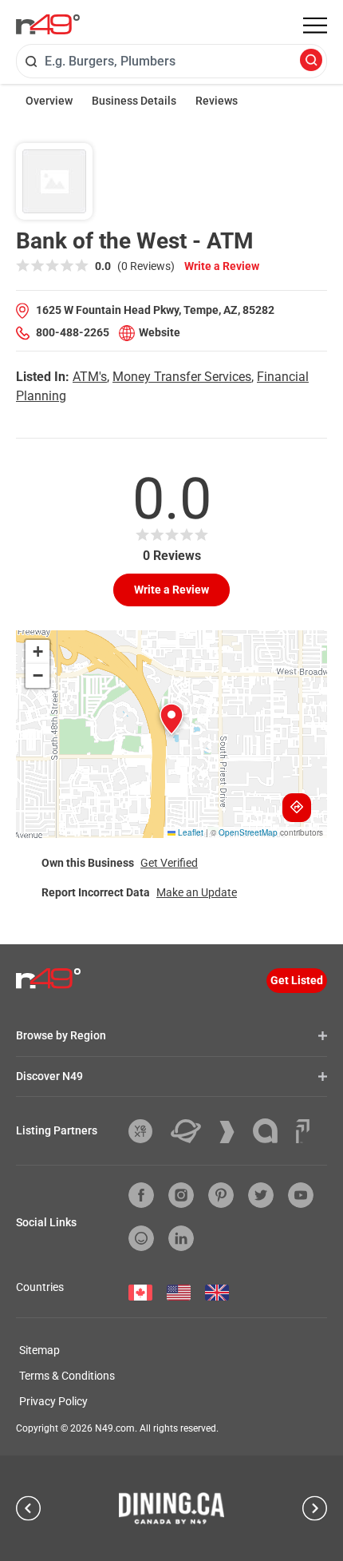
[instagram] (181, 1195)
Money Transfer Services (181, 376)
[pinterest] (221, 1195)
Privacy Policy (53, 1401)
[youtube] (301, 1195)
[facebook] (141, 1195)
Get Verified (169, 862)
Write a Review (221, 266)
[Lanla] (271, 1131)
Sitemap (39, 1350)
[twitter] (261, 1195)
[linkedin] (181, 1238)
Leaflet (189, 832)
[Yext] (146, 1131)
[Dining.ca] (171, 1508)
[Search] (311, 61)
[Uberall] (192, 1131)
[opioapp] (141, 1238)
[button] (171, 719)
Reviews (216, 100)
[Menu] (315, 26)
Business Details (134, 100)
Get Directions (296, 807)
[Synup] (233, 1132)
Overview (49, 100)
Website (159, 332)
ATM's (90, 376)
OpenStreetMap (248, 832)
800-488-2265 (72, 332)
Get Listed (296, 980)
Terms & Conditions (67, 1375)
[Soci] (303, 1131)
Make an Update (196, 892)
